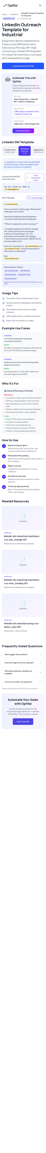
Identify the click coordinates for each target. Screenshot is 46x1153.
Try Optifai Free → (23, 131)
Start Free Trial (23, 721)
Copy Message (36, 198)
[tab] (10, 151)
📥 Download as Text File (23, 66)
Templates (14, 14)
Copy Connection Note (35, 177)
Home (4, 14)
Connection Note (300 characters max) (11, 177)
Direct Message (8, 198)
